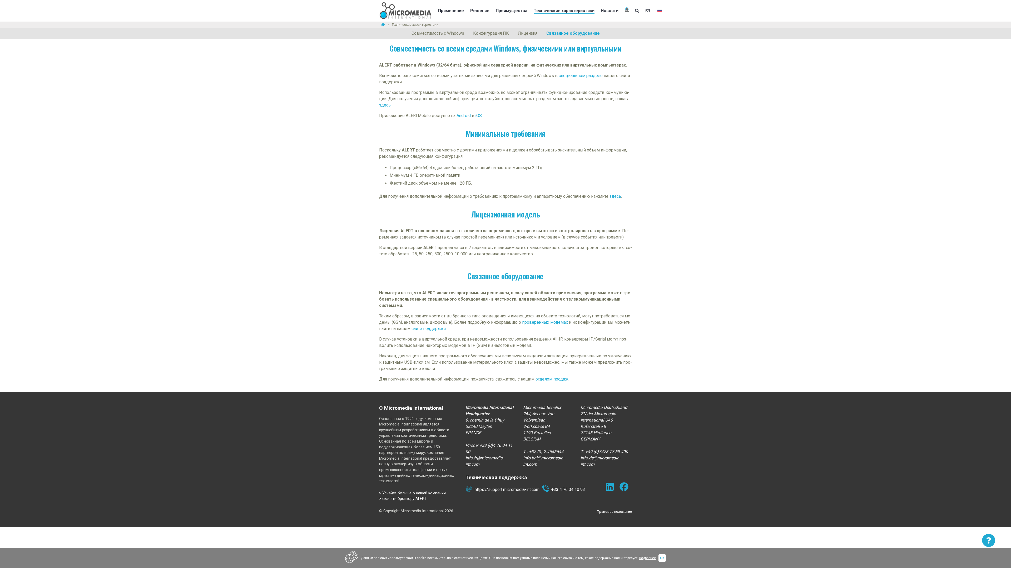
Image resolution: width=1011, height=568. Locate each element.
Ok (662, 558)
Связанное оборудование (573, 33)
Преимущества (511, 10)
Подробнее (647, 558)
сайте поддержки (429, 328)
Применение (451, 10)
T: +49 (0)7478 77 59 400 (604, 451)
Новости (609, 10)
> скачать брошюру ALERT (403, 498)
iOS (478, 115)
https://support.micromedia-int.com (507, 489)
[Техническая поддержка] (627, 11)
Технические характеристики (564, 10)
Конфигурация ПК (491, 33)
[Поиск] (637, 11)
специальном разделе (581, 75)
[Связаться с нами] (648, 11)
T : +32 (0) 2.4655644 (543, 451)
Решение (479, 10)
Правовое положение (614, 512)
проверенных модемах (545, 322)
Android (464, 115)
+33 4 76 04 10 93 (568, 489)
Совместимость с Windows (438, 33)
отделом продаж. (552, 379)
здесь (385, 105)
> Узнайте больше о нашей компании (412, 493)
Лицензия (527, 33)
